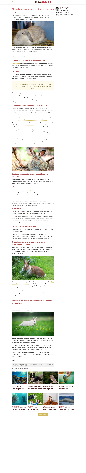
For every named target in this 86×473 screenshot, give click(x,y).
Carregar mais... (43, 414)
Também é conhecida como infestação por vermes (25, 190)
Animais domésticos (20, 6)
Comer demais (16, 63)
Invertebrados (15, 406)
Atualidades (14, 385)
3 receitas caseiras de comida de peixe (66, 387)
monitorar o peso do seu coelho (26, 125)
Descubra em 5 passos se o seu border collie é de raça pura (35, 388)
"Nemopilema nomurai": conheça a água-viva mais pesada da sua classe (19, 409)
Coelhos (27, 6)
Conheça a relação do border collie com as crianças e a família (34, 409)
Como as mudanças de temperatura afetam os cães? (50, 409)
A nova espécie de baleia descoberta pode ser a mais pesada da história (66, 409)
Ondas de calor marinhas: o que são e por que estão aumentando (18, 388)
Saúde (44, 406)
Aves (44, 385)
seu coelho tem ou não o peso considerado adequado (32, 119)
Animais (13, 6)
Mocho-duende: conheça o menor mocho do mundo (48, 388)
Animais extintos (63, 406)
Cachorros (30, 385)
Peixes (60, 385)
